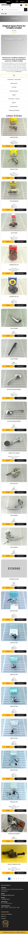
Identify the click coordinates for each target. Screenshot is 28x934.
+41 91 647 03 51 (5, 899)
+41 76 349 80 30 (7, 903)
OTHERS (7, 18)
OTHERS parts (18, 71)
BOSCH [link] (14, 141)
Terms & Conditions (6, 914)
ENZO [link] (14, 582)
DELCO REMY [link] (14, 268)
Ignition (14, 102)
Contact (3, 918)
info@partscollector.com (8, 895)
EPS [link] (14, 236)
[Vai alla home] (6, 5)
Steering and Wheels (14, 110)
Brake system (14, 83)
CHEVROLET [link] (14, 867)
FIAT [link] (14, 393)
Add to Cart (20, 146)
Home (2, 18)
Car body (14, 87)
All (14, 75)
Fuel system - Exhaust (14, 98)
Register (22, 1)
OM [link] (14, 519)
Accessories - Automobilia (14, 79)
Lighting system (14, 106)
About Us (3, 916)
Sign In (17, 1)
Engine (14, 95)
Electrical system (14, 91)
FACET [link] (14, 204)
